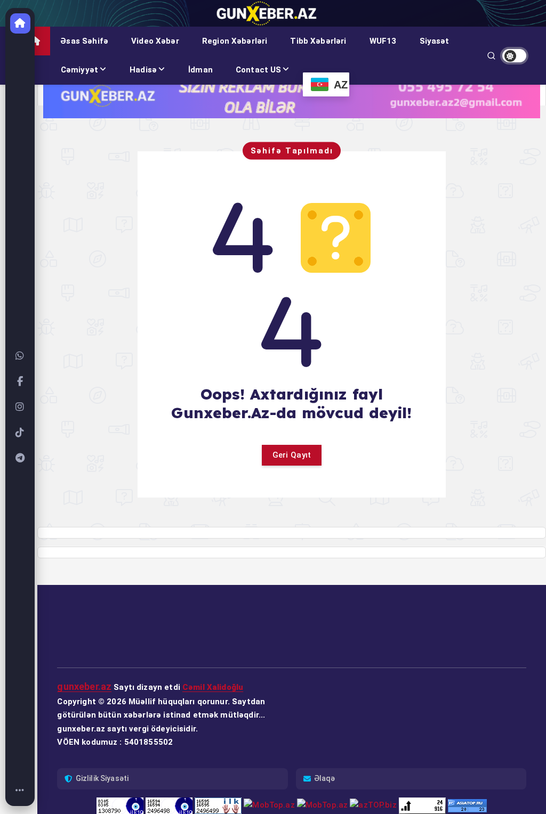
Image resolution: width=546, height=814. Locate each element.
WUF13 (383, 41)
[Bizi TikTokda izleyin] (20, 432)
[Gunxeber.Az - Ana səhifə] (20, 23)
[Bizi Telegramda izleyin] (20, 458)
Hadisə (143, 70)
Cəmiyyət (79, 70)
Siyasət (434, 41)
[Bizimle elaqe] (20, 356)
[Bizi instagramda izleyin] (20, 407)
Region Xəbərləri (234, 41)
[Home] (20, 790)
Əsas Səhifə (84, 41)
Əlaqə (324, 778)
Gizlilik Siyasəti (102, 778)
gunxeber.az (84, 686)
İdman (200, 70)
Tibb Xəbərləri (318, 41)
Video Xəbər (155, 41)
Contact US (259, 70)
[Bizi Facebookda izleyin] (20, 381)
